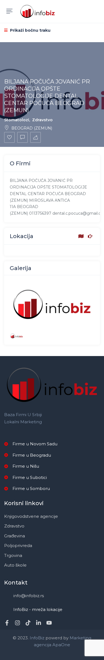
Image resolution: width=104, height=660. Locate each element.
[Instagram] (17, 623)
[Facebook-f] (7, 623)
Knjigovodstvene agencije (31, 516)
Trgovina (13, 555)
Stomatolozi (16, 119)
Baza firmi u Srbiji (23, 414)
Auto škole (15, 565)
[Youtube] (49, 623)
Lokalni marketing (23, 421)
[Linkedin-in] (38, 623)
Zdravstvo (42, 119)
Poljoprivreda (18, 545)
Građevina (14, 535)
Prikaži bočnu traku (29, 30)
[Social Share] (35, 137)
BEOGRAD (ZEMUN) (31, 128)
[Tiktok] (28, 623)
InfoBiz (36, 637)
